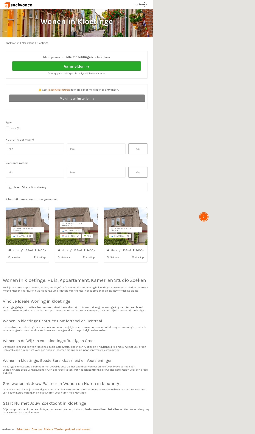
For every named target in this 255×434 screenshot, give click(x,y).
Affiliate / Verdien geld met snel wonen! (67, 429)
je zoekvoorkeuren (59, 89)
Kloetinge (42, 43)
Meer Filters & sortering (30, 187)
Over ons (37, 429)
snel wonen (8, 429)
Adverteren (23, 429)
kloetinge (34, 280)
